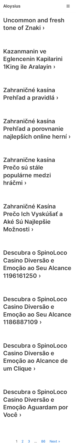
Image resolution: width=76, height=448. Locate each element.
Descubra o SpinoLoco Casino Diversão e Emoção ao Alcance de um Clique (35, 357)
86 (43, 441)
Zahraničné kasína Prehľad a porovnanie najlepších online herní (35, 129)
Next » (55, 441)
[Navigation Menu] (68, 6)
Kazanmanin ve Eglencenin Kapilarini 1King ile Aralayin (32, 59)
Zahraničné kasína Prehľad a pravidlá (29, 93)
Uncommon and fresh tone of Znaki (33, 24)
